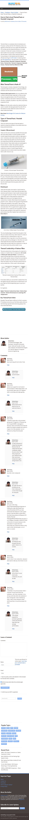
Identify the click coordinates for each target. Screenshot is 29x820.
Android (3, 727)
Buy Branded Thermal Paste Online (15, 309)
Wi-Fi (14, 738)
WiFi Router (4, 741)
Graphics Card (12, 730)
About (2, 779)
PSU (16, 735)
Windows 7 (16, 741)
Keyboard (9, 733)
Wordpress (4, 743)
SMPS (10, 738)
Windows (10, 741)
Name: (2, 662)
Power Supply (10, 735)
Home (2, 12)
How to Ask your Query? (6, 784)
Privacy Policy (4, 786)
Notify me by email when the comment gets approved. (12, 682)
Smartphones (4, 738)
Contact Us (3, 781)
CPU (12, 727)
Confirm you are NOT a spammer (9, 692)
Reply (8, 365)
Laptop (14, 733)
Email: (2, 670)
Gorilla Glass (4, 730)
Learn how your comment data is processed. (21, 663)
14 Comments (23, 21)
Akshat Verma (7, 21)
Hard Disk (18, 730)
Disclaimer (3, 783)
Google (16, 727)
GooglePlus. (21, 799)
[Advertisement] (14, 33)
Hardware (7, 12)
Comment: (3, 640)
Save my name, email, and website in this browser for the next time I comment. (13, 677)
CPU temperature (6, 59)
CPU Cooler (14, 58)
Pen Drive (4, 735)
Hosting (3, 733)
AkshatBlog (3, 814)
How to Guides (14, 12)
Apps (8, 727)
